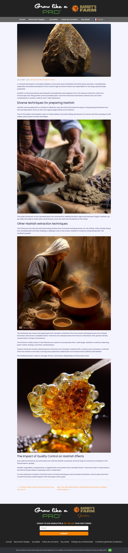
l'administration (34, 80)
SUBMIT (64, 533)
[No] (126, 550)
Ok (110, 550)
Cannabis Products (48, 80)
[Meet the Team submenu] (45, 19)
